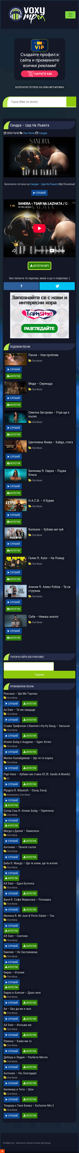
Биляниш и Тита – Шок (19, 1089)
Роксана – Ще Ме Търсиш (20, 693)
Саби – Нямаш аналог (43, 616)
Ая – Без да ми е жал (17, 1009)
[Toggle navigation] (70, 15)
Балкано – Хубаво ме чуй (45, 529)
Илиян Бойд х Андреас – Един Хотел (27, 742)
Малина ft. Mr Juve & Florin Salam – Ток (29, 915)
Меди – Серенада (40, 383)
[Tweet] (57, 286)
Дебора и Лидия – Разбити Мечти (26, 1057)
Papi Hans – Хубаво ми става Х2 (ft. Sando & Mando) (37, 774)
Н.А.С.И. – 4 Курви (41, 500)
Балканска (13, 794)
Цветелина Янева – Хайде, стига (50, 442)
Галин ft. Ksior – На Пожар (46, 558)
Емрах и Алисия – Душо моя (22, 992)
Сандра (43, 133)
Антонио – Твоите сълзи (20, 847)
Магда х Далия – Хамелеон (21, 831)
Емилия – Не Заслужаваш (20, 952)
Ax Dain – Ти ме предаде (19, 710)
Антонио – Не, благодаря (20, 1073)
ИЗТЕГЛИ (15, 376)
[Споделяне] (21, 286)
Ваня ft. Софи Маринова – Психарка (27, 899)
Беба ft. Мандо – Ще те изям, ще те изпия (31, 863)
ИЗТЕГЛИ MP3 (41, 265)
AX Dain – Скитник (16, 936)
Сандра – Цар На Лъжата (44, 184)
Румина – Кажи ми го (18, 1041)
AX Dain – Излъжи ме (17, 1025)
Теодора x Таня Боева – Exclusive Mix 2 (29, 1105)
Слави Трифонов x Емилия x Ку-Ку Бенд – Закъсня (37, 726)
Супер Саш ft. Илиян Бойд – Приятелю (29, 810)
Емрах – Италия (14, 972)
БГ (8, 778)
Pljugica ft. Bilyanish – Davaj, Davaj (25, 790)
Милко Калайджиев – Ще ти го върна (28, 758)
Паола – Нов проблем (43, 355)
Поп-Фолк (29, 133)
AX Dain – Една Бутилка (19, 883)
